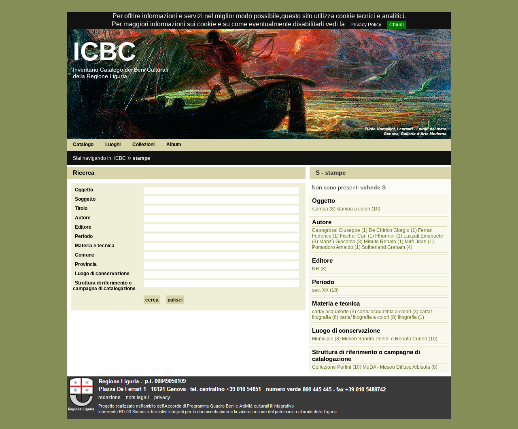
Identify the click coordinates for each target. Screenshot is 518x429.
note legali (137, 397)
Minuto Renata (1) (383, 241)
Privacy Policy (365, 25)
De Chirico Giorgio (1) (393, 230)
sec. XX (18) (325, 290)
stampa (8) (323, 209)
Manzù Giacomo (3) (341, 241)
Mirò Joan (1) (419, 241)
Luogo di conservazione (102, 273)
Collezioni (143, 144)
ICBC (104, 51)
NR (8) (319, 269)
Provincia (86, 264)
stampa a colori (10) (358, 209)
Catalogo (83, 144)
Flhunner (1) (388, 236)
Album (173, 144)
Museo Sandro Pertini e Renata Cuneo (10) (389, 339)
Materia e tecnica (95, 245)
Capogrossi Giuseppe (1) (339, 230)
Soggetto (85, 199)
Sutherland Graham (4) (387, 247)
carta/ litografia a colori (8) (368, 317)
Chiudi (396, 25)
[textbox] (221, 190)
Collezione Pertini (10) (336, 367)
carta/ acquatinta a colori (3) (387, 311)
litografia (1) (411, 317)
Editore (83, 227)
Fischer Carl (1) (357, 236)
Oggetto (84, 190)
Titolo (81, 208)
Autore (83, 218)
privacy (162, 397)
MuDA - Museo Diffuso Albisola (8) (400, 367)
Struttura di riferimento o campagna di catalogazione (104, 285)
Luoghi (113, 144)
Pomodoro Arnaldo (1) (336, 247)
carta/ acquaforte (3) (334, 311)
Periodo (84, 236)
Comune (84, 255)
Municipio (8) (326, 339)
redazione (109, 397)
